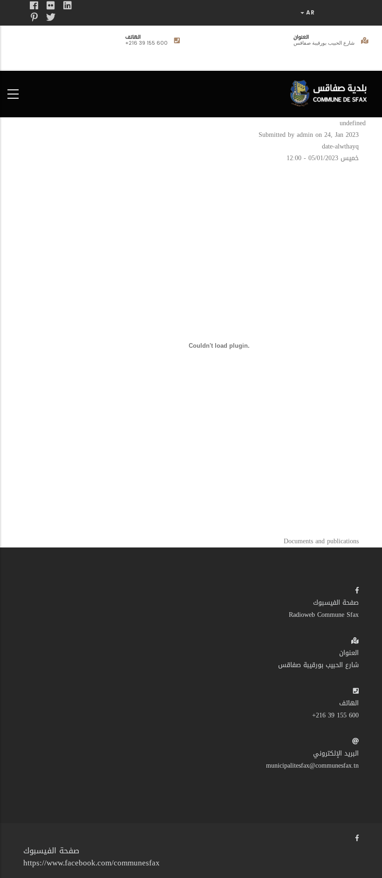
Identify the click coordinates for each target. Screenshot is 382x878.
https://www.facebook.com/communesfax (91, 862)
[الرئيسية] (330, 92)
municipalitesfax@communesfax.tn (312, 765)
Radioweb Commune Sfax (324, 614)
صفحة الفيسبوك (336, 602)
